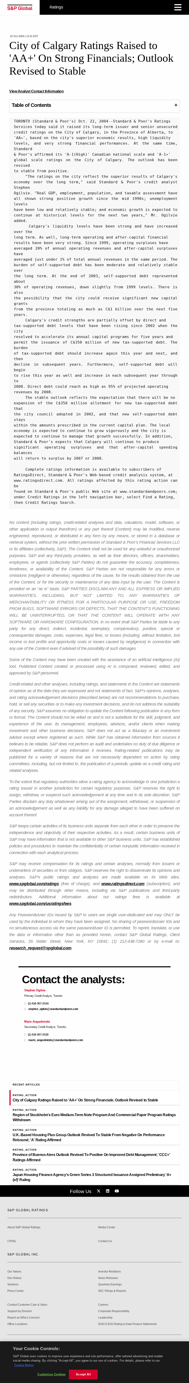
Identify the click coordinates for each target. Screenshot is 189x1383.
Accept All (83, 1374)
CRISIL (11, 1241)
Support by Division (19, 1311)
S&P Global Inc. (23, 1254)
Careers (103, 1304)
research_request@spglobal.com (40, 948)
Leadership (105, 1317)
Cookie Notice (24, 1365)
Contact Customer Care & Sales (27, 1304)
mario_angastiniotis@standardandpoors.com (55, 1040)
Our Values (14, 1271)
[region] (94, 1362)
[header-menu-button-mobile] (178, 7)
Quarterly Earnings (110, 1284)
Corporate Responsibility (113, 1311)
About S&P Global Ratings (23, 1227)
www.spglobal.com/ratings (34, 883)
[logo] (19, 7)
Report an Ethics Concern (23, 1317)
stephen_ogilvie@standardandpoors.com (53, 1009)
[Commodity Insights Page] (99, 1191)
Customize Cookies (51, 1374)
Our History (14, 1278)
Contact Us (105, 1241)
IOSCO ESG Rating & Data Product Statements (127, 1324)
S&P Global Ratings (27, 1210)
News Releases (108, 1278)
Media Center (106, 1227)
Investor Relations (109, 1271)
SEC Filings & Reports (112, 1291)
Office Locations (17, 1324)
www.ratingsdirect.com (123, 883)
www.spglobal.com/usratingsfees (40, 903)
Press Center (15, 1291)
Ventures (12, 1284)
